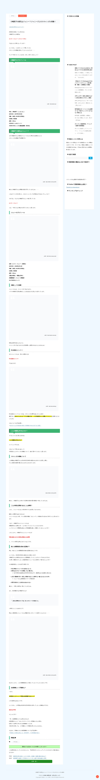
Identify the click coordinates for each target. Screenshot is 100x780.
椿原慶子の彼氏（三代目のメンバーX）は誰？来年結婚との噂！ (30, 758)
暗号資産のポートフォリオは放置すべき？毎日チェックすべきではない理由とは (83, 110)
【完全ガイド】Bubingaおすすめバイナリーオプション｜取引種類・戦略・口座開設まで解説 (83, 82)
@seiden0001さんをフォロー (16, 27)
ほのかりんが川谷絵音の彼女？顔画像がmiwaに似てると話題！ (25, 425)
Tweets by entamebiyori (72, 187)
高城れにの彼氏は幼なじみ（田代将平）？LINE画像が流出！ (25, 732)
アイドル (15, 741)
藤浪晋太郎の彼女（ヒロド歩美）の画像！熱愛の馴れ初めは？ (29, 756)
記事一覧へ (34, 761)
